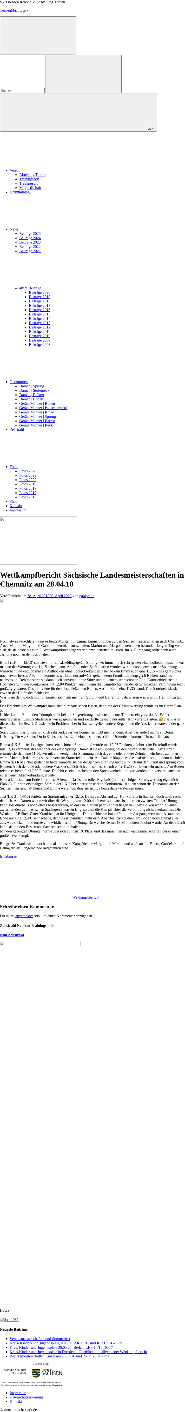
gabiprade (86, 596)
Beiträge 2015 (39, 314)
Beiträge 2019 (39, 297)
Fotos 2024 (27, 471)
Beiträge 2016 (39, 310)
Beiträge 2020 (39, 292)
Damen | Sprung (31, 386)
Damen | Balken (31, 395)
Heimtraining (20, 192)
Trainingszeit (29, 179)
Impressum (18, 510)
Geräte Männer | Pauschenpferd (43, 408)
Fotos (14, 467)
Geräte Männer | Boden (37, 403)
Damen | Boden (31, 399)
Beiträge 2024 (30, 238)
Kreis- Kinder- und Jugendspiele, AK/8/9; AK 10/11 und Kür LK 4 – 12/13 (67, 1343)
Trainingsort (28, 183)
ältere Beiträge (30, 288)
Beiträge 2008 (39, 345)
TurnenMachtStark (14, 10)
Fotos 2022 (27, 480)
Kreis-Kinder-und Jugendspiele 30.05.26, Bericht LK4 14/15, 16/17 (61, 1347)
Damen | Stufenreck (34, 390)
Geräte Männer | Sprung (37, 416)
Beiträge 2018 (39, 301)
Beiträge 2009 (39, 340)
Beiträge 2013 (39, 323)
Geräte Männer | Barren (37, 421)
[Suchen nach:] (23, 90)
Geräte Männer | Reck (36, 425)
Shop (14, 501)
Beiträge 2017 (39, 305)
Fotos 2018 (27, 488)
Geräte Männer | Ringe (36, 412)
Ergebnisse (8, 856)
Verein (15, 170)
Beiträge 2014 (39, 318)
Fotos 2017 (27, 493)
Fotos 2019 (27, 484)
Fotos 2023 (27, 475)
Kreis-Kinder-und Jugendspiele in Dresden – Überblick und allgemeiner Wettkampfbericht (78, 1352)
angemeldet (24, 916)
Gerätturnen (19, 382)
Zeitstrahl (17, 429)
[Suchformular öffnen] (38, 35)
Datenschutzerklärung (26, 1397)
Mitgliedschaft (30, 188)
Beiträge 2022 (30, 247)
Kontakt (16, 506)
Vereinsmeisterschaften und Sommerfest (40, 1339)
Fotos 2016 (27, 497)
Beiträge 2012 (39, 327)
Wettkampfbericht (85, 897)
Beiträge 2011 (39, 331)
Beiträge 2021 (30, 251)
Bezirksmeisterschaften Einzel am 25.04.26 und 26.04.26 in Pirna (59, 1356)
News (14, 229)
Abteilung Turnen (32, 175)
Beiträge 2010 (39, 336)
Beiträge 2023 (30, 242)
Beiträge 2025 (30, 233)
